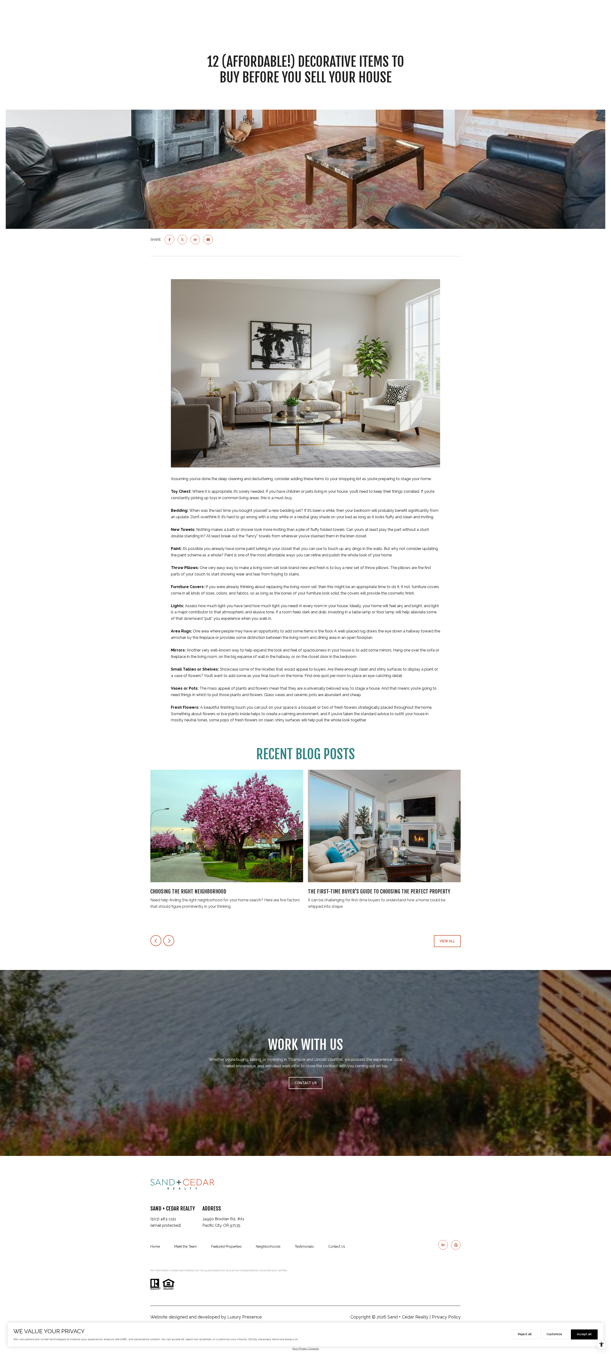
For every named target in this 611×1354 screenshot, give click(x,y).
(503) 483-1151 (163, 1219)
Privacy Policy (446, 1316)
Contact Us (336, 1246)
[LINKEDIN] (443, 1245)
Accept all (584, 1334)
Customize (554, 1334)
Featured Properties (226, 1246)
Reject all (525, 1334)
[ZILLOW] (456, 1245)
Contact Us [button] (306, 1083)
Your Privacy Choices (305, 1348)
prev (155, 940)
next (168, 940)
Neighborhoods (268, 1246)
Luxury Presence (244, 1316)
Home (155, 1246)
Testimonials (304, 1246)
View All (447, 941)
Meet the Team (185, 1246)
